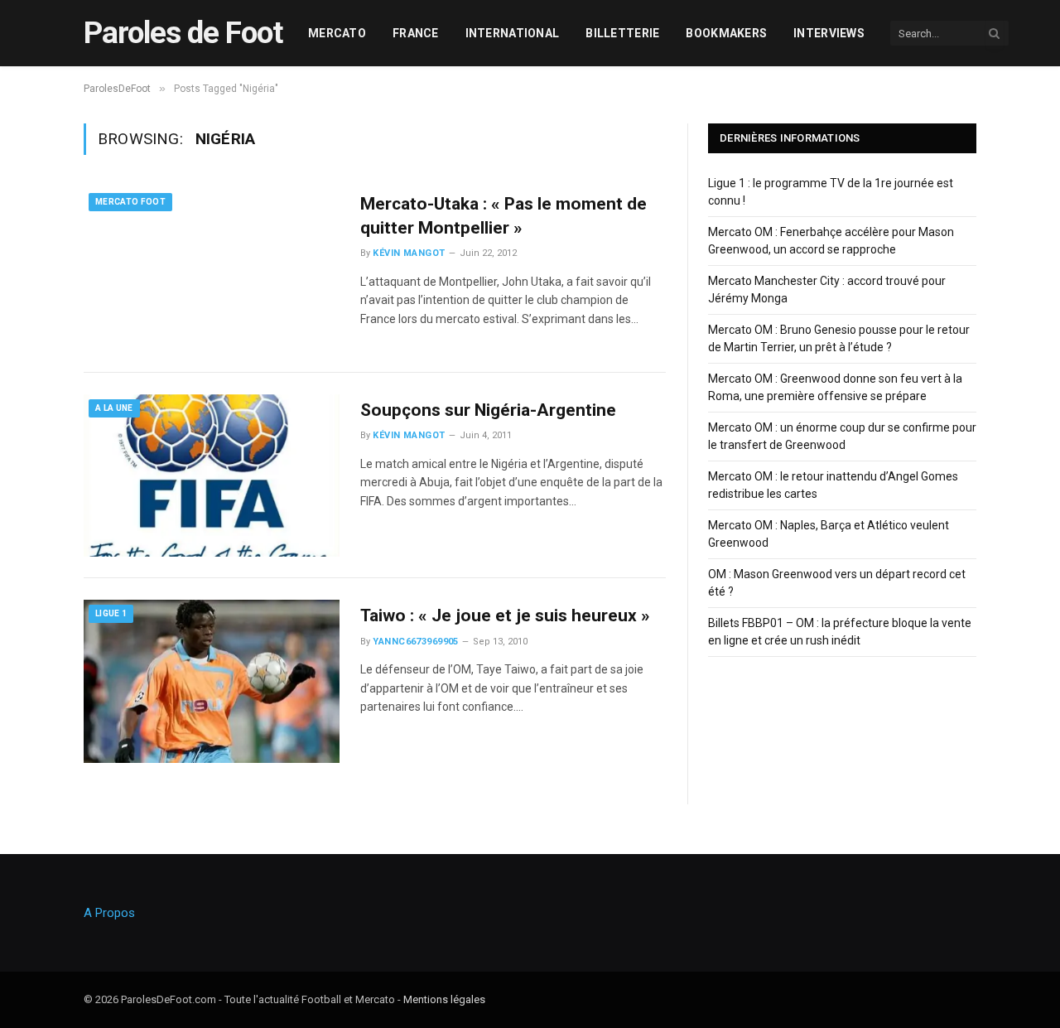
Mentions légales (444, 999)
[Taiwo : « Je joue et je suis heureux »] (212, 681)
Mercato (337, 33)
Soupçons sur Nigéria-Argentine (488, 410)
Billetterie (622, 33)
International (512, 33)
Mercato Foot (130, 201)
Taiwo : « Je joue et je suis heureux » (505, 615)
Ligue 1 (111, 613)
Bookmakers (726, 33)
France (416, 33)
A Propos (109, 912)
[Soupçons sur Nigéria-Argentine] (212, 475)
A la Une (114, 408)
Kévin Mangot (409, 253)
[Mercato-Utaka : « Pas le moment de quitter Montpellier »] (212, 269)
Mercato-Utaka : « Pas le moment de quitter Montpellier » (503, 216)
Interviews (829, 33)
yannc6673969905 (416, 641)
